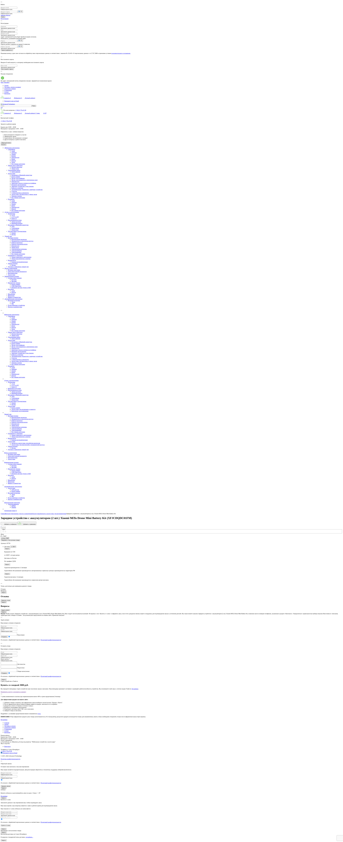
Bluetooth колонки (16, 223)
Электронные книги (14, 170)
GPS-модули (15, 490)
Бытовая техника (13, 238)
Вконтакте (7, 746)
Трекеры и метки (16, 196)
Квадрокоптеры (12, 273)
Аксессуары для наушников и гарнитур (23, 409)
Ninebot (13, 507)
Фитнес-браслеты (16, 167)
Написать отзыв (5, 600)
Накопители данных (14, 283)
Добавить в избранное (10, 524)
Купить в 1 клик (5, 825)
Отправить (4, 636)
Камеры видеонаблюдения (19, 262)
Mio (12, 303)
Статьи (6, 92)
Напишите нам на (9, 753)
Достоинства (21, 664)
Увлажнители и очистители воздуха (22, 241)
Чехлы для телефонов (18, 178)
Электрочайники (16, 250)
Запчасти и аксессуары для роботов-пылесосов (25, 443)
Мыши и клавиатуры (14, 297)
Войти (3, 17)
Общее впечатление (23, 671)
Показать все (15, 157)
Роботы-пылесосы (17, 242)
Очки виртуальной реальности (17, 271)
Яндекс (13, 234)
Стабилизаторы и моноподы (20, 193)
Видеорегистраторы (14, 300)
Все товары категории (18, 164)
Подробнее (135, 689)
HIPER (13, 506)
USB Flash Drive (16, 286)
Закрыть (7, 548)
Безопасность (12, 260)
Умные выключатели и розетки (20, 258)
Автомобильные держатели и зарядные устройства (27, 189)
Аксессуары (11, 173)
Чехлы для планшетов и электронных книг (24, 180)
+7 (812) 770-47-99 (20, 110)
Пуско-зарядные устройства (16, 305)
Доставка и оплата (10, 726)
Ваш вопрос (21, 635)
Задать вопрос (5, 610)
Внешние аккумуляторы (18, 185)
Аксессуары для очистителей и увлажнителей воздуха (28, 445)
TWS (12, 226)
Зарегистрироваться (6, 50)
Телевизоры (11, 213)
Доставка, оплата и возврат (12, 87)
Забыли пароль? (5, 15)
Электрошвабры (16, 252)
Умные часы (15, 168)
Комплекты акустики (14, 388)
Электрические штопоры (19, 249)
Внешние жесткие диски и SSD (21, 287)
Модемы (14, 281)
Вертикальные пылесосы (19, 239)
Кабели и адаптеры (17, 188)
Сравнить (7, 98)
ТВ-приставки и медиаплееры (17, 231)
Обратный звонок (6, 142)
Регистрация (4, 18)
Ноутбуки (11, 289)
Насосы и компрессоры (15, 307)
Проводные (14, 230)
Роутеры (14, 279)
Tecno (13, 162)
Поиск (33, 106)
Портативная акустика (15, 220)
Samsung (14, 152)
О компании (8, 90)
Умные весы (15, 247)
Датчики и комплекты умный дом (18, 266)
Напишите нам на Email (11, 101)
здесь (39, 713)
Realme (13, 156)
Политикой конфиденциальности (51, 640)
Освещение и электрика (15, 255)
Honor (13, 159)
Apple (13, 151)
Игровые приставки (14, 270)
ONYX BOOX (15, 172)
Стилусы (14, 191)
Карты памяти (15, 176)
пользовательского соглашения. (121, 53)
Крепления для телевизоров (19, 411)
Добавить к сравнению (29, 524)
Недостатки (20, 668)
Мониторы (11, 295)
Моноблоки (11, 294)
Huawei (13, 160)
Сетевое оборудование (15, 278)
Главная (6, 723)
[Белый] (3, 531)
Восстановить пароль (7, 69)
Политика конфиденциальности (10, 759)
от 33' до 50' (15, 217)
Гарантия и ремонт (10, 88)
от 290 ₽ (13, 546)
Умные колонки (16, 221)
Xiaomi (13, 154)
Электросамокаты (13, 504)
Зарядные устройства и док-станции (22, 186)
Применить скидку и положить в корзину (13, 692)
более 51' (14, 218)
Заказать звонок (5, 786)
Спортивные (15, 228)
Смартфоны (11, 149)
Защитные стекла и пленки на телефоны (23, 183)
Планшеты (11, 199)
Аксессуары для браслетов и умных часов (24, 194)
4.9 (2, 107)
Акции (6, 85)
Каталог (3, 144)
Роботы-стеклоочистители (19, 244)
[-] (5, 531)
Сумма (41, 113)
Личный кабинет (29, 98)
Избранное (18, 98)
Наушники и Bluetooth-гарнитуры (21, 175)
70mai (13, 302)
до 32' (13, 215)
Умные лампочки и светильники (21, 257)
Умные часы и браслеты (15, 165)
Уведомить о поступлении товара (10, 540)
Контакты (7, 93)
